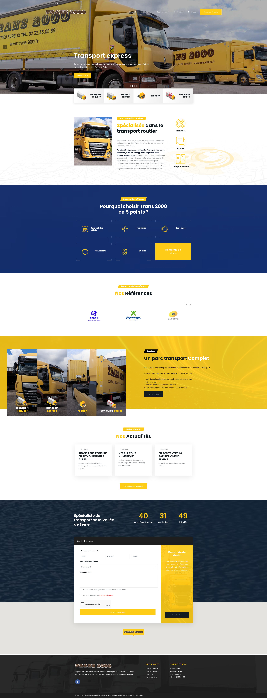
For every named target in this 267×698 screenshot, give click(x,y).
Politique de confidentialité (110, 695)
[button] (89, 95)
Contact (192, 12)
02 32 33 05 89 (53, 3)
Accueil (132, 12)
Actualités (179, 12)
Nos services (162, 12)
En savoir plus (82, 75)
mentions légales (106, 595)
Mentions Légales (94, 695)
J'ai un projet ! (176, 615)
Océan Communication (135, 695)
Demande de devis (211, 12)
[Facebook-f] (77, 681)
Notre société (146, 12)
